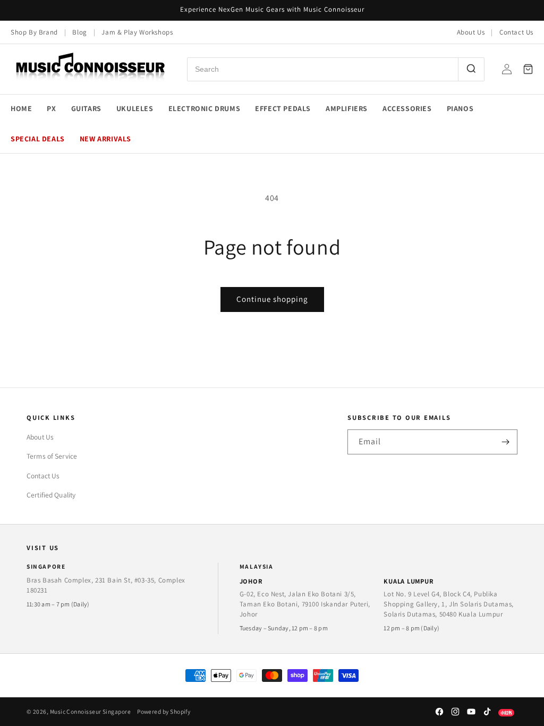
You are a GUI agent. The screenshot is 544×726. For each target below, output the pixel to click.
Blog (79, 32)
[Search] (471, 69)
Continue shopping (272, 299)
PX (51, 108)
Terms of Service (52, 456)
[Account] (507, 69)
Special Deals (38, 138)
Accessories (407, 108)
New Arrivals (105, 138)
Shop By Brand (34, 32)
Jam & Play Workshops (137, 32)
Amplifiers (347, 108)
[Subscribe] (505, 441)
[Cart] (528, 69)
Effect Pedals (283, 108)
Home (21, 108)
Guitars (86, 108)
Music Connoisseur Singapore (90, 711)
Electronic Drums (204, 108)
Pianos (460, 108)
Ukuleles (135, 108)
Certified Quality (51, 495)
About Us (471, 32)
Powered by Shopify (163, 711)
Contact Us (516, 32)
